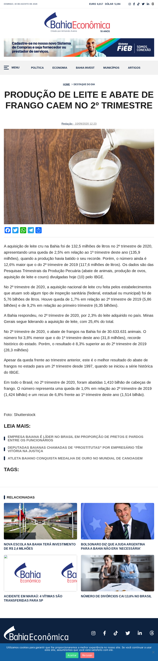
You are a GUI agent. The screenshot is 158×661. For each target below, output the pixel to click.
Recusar (87, 655)
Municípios (111, 67)
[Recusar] (153, 652)
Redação (66, 123)
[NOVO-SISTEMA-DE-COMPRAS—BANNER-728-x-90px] (79, 47)
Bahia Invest (85, 67)
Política (37, 67)
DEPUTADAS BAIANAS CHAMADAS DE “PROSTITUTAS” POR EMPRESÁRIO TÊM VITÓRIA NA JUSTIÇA (75, 449)
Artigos (134, 67)
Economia (59, 67)
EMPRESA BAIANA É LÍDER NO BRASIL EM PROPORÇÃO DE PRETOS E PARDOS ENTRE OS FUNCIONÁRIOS (75, 438)
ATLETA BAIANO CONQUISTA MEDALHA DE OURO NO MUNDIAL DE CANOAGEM (75, 458)
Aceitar (72, 655)
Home (66, 84)
